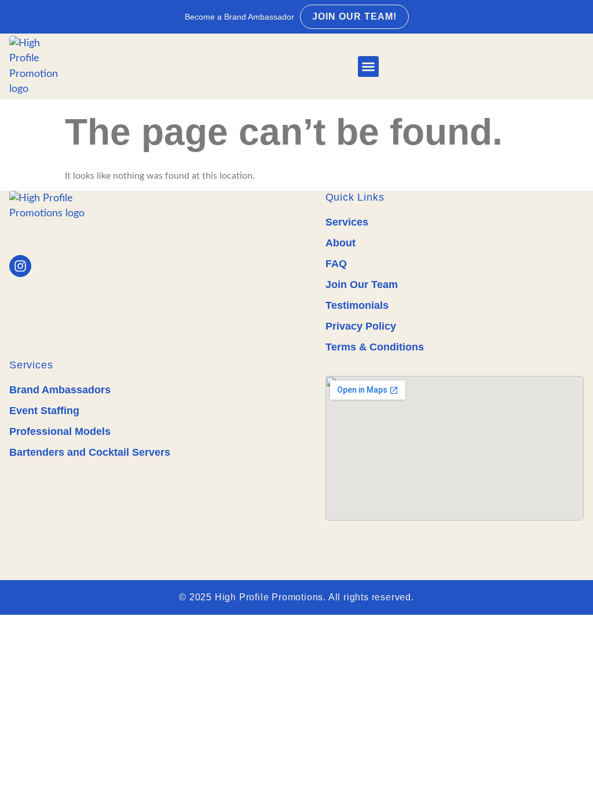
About (340, 243)
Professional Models (60, 431)
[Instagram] (20, 266)
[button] (368, 66)
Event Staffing (44, 410)
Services (346, 222)
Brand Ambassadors (60, 390)
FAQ (336, 264)
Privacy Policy (360, 326)
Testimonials (357, 305)
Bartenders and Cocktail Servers (89, 452)
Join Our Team (361, 284)
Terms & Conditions (374, 347)
